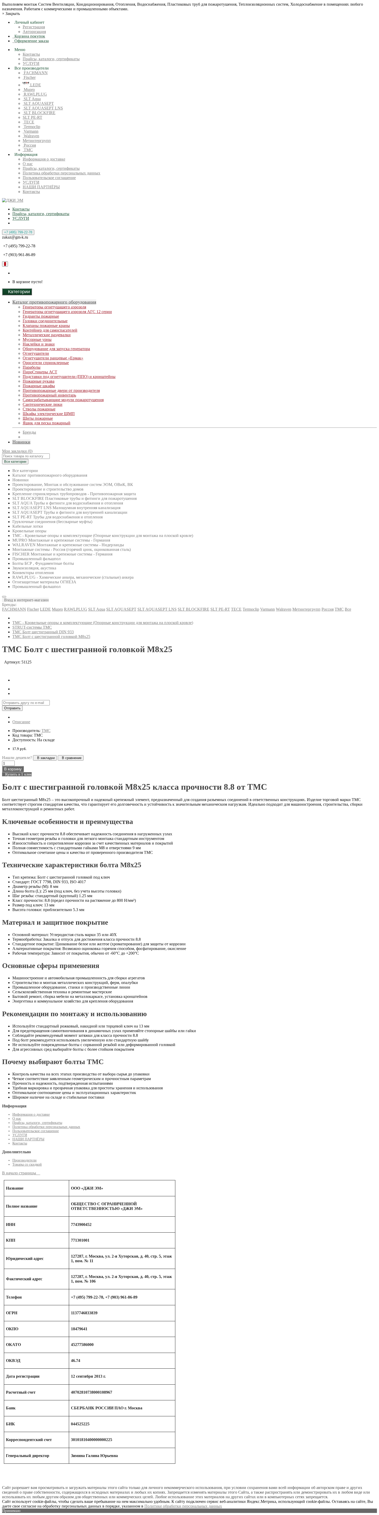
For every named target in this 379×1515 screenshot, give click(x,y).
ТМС (28, 150)
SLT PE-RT (32, 117)
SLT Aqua (32, 99)
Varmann (30, 131)
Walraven (31, 136)
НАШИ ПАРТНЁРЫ (41, 187)
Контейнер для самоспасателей (50, 330)
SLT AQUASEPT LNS (43, 108)
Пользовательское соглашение (49, 177)
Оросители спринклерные (46, 362)
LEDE (35, 85)
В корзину (13, 769)
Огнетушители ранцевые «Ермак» (53, 358)
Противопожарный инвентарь (49, 395)
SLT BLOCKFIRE (39, 113)
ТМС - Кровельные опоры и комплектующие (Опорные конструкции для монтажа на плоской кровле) (102, 622)
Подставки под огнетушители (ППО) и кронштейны (69, 376)
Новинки (21, 441)
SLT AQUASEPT (38, 103)
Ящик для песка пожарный (46, 423)
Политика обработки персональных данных (61, 173)
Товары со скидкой (27, 1164)
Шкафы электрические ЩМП (49, 413)
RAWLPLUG (35, 94)
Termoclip (31, 126)
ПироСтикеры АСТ (40, 372)
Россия (29, 145)
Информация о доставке (44, 159)
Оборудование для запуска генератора (56, 349)
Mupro (29, 89)
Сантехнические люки (42, 404)
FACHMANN (35, 73)
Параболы (31, 367)
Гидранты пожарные (41, 316)
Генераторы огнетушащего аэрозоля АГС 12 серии (67, 311)
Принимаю (11, 1511)
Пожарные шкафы (39, 386)
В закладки (45, 758)
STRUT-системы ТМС (32, 627)
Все (348, 609)
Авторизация (34, 31)
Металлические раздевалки (47, 335)
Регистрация (34, 27)
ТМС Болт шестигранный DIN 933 (43, 632)
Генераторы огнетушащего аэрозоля (54, 307)
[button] (25, 600)
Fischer (29, 77)
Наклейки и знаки (39, 344)
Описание (21, 722)
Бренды (29, 432)
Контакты (31, 54)
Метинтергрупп (37, 140)
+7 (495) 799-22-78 (18, 232)
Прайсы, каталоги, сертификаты (51, 59)
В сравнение (70, 758)
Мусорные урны (37, 339)
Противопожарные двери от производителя (61, 390)
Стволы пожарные (39, 409)
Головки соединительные (45, 321)
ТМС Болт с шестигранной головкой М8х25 (51, 636)
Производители (24, 1160)
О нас (28, 164)
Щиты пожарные (38, 418)
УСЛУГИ (31, 63)
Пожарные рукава (38, 381)
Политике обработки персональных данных (183, 1506)
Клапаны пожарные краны (46, 325)
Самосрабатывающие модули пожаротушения (63, 400)
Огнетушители (36, 353)
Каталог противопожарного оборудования (54, 302)
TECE (28, 122)
